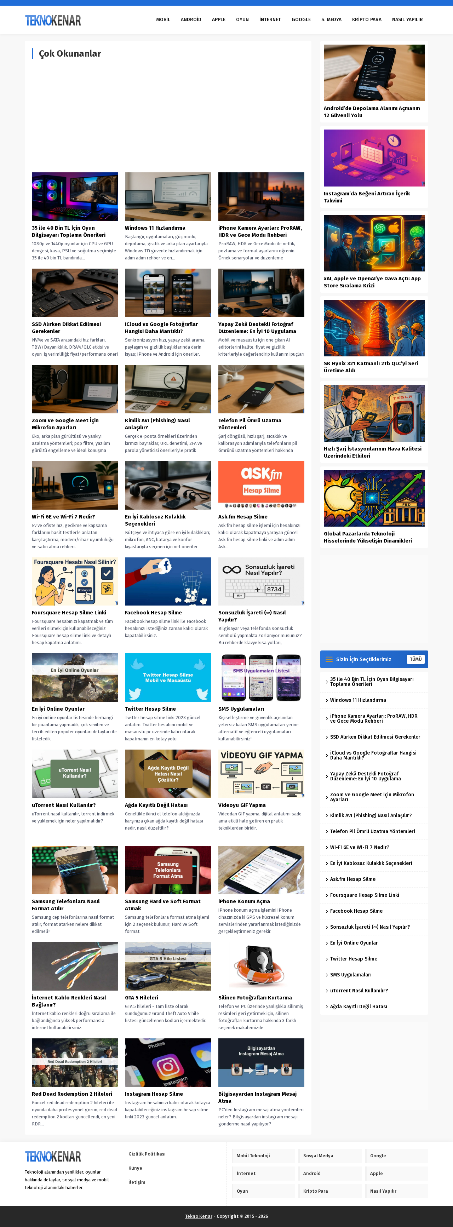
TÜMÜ (416, 659)
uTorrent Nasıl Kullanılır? (64, 805)
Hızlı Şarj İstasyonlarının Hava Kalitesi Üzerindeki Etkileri (373, 452)
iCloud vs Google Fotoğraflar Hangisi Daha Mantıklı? (161, 327)
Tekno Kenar (198, 1216)
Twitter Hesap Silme (150, 709)
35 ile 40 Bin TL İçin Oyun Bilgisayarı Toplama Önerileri (68, 231)
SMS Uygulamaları (241, 709)
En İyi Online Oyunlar (58, 709)
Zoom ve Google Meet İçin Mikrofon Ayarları (65, 424)
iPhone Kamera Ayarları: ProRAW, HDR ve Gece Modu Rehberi (260, 231)
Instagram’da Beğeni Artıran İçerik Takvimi (367, 197)
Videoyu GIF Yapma (242, 805)
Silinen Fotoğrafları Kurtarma (255, 997)
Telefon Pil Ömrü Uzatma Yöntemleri (249, 424)
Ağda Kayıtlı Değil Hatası (156, 805)
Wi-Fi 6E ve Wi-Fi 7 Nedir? (63, 517)
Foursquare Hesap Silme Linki (69, 612)
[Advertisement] (168, 115)
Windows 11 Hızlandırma (155, 228)
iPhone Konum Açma (244, 901)
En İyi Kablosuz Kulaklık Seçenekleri (155, 520)
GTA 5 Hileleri (141, 997)
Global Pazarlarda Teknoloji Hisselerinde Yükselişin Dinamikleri (368, 537)
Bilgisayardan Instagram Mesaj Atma (257, 1097)
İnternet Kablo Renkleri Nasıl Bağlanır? (69, 1001)
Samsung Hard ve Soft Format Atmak (163, 905)
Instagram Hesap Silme (154, 1094)
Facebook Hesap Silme (153, 612)
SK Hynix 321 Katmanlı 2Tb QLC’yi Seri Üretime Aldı (371, 367)
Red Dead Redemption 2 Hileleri (72, 1094)
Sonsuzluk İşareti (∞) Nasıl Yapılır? (252, 616)
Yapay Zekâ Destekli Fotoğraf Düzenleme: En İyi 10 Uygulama (257, 327)
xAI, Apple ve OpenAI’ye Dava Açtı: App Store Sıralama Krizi (372, 282)
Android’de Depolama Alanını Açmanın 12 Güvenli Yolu (372, 112)
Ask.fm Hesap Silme (243, 517)
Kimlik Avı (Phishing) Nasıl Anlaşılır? (157, 424)
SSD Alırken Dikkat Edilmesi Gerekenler (66, 327)
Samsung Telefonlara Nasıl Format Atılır (66, 905)
